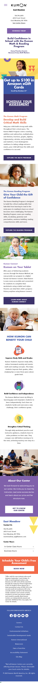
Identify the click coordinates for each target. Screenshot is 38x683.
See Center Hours (19, 23)
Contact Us (19, 627)
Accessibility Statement (19, 652)
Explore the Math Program (19, 158)
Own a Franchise (19, 648)
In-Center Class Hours (13, 547)
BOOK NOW (19, 569)
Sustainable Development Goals (19, 635)
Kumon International (19, 640)
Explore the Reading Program (19, 230)
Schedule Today (19, 31)
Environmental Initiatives (19, 631)
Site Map (19, 657)
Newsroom (19, 644)
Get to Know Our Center (19, 509)
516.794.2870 (19, 15)
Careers (19, 623)
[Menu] (6, 5)
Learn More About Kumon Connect (19, 301)
